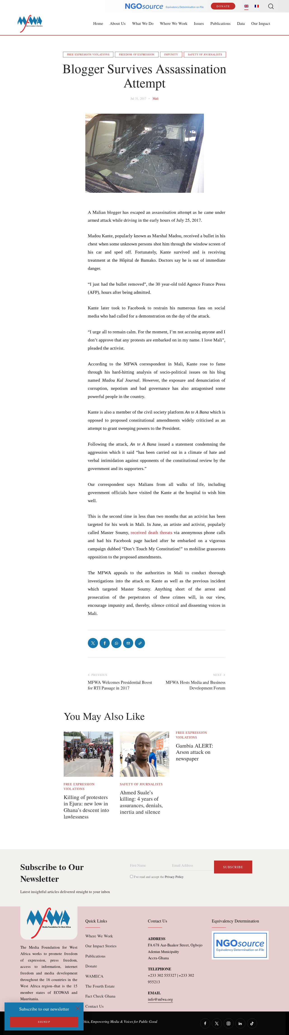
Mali (155, 98)
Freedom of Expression (136, 54)
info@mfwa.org (160, 999)
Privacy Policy (174, 877)
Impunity (171, 54)
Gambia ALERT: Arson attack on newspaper (194, 752)
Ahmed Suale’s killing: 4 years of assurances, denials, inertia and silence (141, 802)
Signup (44, 1021)
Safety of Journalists (205, 54)
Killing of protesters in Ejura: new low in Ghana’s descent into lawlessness (86, 807)
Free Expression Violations (88, 54)
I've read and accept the (158, 877)
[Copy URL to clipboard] (140, 643)
